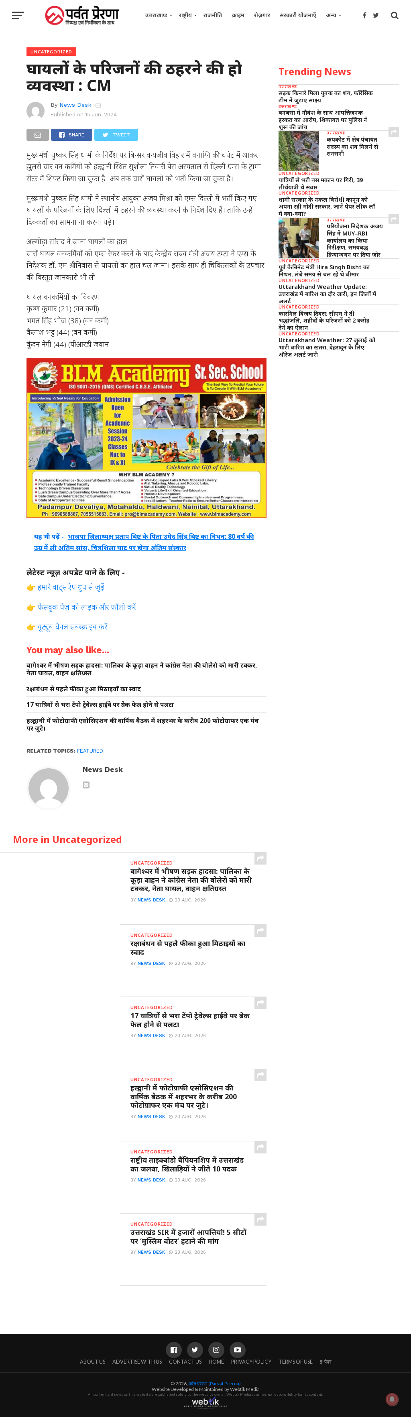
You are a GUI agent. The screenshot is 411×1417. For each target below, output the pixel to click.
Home (216, 1361)
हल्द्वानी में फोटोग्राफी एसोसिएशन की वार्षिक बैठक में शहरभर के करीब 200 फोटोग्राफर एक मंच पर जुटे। (142, 724)
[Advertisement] (339, 420)
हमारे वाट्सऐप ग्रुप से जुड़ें (71, 587)
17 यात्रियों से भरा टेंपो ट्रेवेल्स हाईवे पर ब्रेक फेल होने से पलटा (100, 704)
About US (92, 1361)
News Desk (75, 105)
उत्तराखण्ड (156, 15)
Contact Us (185, 1361)
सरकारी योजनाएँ (298, 15)
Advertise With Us (137, 1361)
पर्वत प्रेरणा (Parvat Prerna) (215, 1383)
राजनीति (212, 15)
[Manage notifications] (392, 1399)
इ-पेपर (326, 1361)
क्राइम (238, 15)
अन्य (331, 15)
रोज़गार (262, 15)
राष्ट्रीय (185, 15)
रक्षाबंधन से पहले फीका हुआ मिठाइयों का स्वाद (83, 689)
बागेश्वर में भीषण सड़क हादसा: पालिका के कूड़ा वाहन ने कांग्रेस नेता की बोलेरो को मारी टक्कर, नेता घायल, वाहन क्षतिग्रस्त (141, 669)
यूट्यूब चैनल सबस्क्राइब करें (72, 626)
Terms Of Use (296, 1361)
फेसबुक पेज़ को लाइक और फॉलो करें (87, 607)
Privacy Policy (251, 1361)
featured (90, 751)
